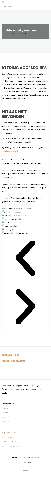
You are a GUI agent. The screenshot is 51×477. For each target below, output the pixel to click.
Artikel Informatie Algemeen (14, 446)
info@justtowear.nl (10, 151)
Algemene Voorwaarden (11, 433)
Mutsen (5, 412)
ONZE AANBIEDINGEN (11, 355)
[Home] (7, 34)
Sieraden (5, 421)
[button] (25, 259)
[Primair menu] (46, 5)
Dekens (5, 408)
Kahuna (25, 457)
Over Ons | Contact (9, 441)
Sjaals (4, 417)
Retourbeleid (7, 437)
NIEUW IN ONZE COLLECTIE (13, 361)
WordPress (35, 457)
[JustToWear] (7, 5)
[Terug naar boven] (25, 473)
